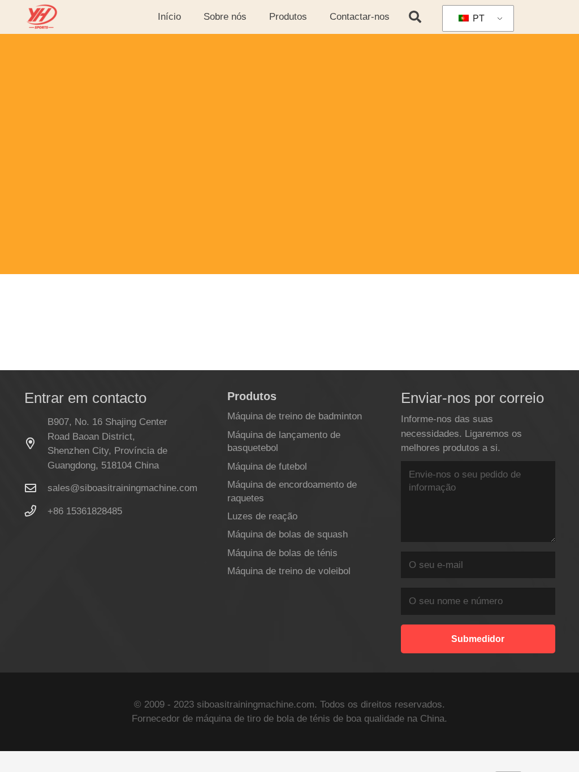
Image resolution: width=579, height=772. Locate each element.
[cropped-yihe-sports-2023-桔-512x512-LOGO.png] (41, 17)
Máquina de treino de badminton (294, 416)
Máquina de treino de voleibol (289, 571)
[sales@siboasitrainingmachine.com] (36, 488)
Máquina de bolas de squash (287, 534)
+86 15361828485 (84, 511)
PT (477, 18)
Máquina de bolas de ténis (282, 553)
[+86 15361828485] (36, 511)
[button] (252, 17)
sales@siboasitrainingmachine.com (122, 488)
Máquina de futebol (267, 466)
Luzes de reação (262, 516)
